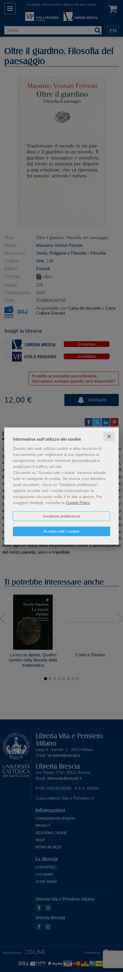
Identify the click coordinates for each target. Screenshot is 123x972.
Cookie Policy (78, 502)
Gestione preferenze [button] (61, 516)
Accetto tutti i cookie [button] (61, 531)
